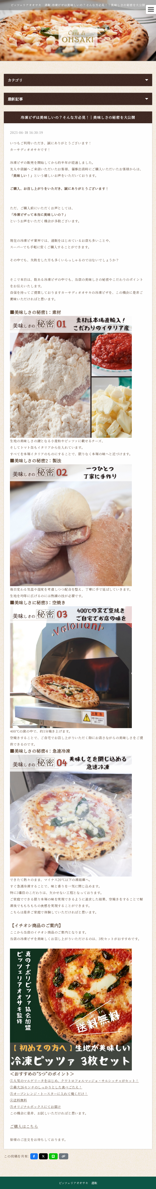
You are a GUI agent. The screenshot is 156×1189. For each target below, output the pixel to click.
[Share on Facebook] (34, 1156)
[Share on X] (43, 1156)
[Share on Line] (53, 1156)
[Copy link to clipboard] (63, 1156)
